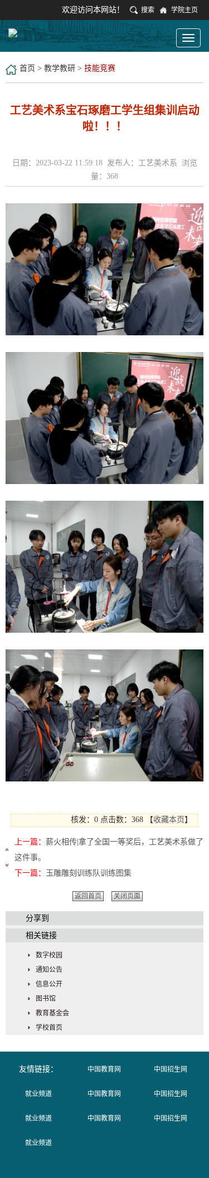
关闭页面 (127, 896)
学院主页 (184, 10)
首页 (27, 68)
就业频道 (38, 1094)
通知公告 (49, 970)
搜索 (147, 10)
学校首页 (49, 1028)
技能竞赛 (99, 68)
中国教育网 (104, 1069)
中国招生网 (170, 1069)
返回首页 (88, 896)
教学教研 (59, 68)
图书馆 (46, 999)
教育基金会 (52, 1013)
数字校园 (49, 955)
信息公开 (49, 984)
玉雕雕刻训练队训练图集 (89, 873)
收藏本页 (168, 819)
